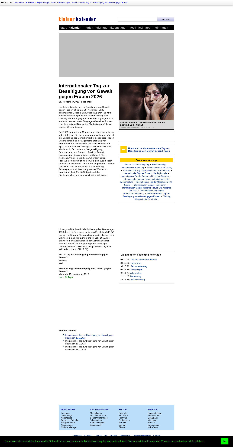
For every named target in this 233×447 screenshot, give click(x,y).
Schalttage (153, 418)
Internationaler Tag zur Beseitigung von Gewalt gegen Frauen (100, 2)
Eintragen (161, 27)
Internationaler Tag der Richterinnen (150, 185)
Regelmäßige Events (46, 2)
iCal (140, 27)
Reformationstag (139, 266)
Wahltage (152, 420)
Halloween (136, 263)
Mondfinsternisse (98, 415)
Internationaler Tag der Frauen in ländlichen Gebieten (145, 176)
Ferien (89, 27)
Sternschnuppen (97, 422)
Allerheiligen (136, 269)
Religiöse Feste (68, 422)
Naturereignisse (99, 410)
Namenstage (67, 425)
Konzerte (123, 413)
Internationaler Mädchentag (159, 167)
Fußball (122, 422)
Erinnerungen (154, 425)
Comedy (122, 425)
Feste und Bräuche (69, 420)
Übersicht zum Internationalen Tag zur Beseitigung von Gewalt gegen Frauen (149, 149)
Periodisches (68, 410)
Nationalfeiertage (68, 427)
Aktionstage (117, 27)
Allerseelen (135, 273)
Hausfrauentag (158, 164)
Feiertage (101, 27)
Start (63, 27)
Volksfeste (153, 427)
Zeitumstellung (154, 413)
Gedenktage (64, 2)
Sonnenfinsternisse (99, 418)
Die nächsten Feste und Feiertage (140, 254)
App (147, 27)
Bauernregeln (96, 425)
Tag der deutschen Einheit (144, 259)
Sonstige (153, 410)
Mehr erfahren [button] (196, 441)
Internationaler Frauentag (132, 167)
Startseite (19, 2)
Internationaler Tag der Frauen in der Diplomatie (145, 173)
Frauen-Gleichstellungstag (137, 164)
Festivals (123, 418)
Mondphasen (96, 413)
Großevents (124, 420)
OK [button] (224, 441)
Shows (122, 427)
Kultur (123, 410)
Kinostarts (123, 415)
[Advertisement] (116, 55)
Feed (133, 27)
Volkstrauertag (137, 279)
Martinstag (135, 276)
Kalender (30, 2)
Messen (151, 422)
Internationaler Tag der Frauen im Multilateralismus (146, 170)
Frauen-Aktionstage (146, 160)
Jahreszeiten (96, 420)
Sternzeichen (154, 415)
